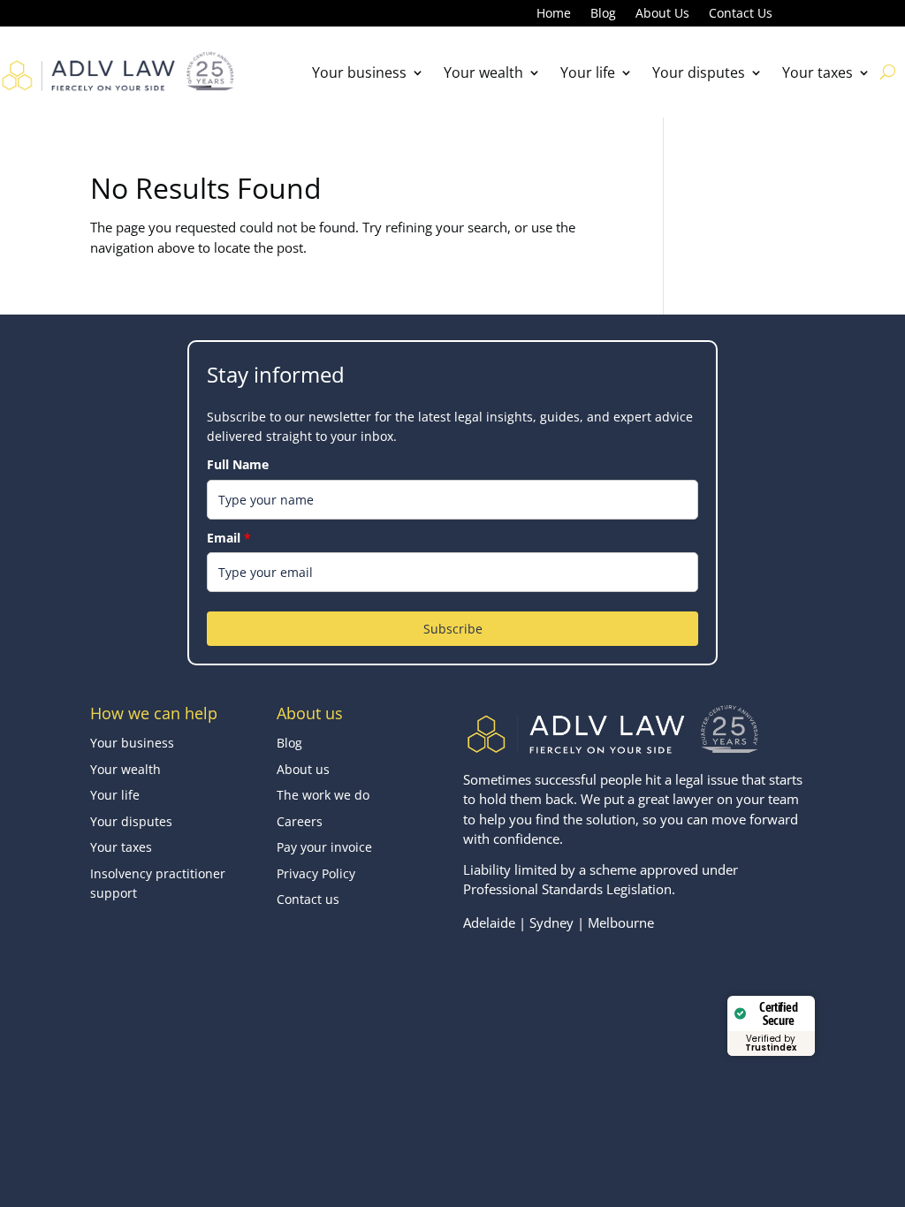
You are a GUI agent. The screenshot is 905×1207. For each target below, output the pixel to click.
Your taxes (817, 72)
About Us (662, 14)
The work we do (323, 794)
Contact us (308, 899)
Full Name (238, 464)
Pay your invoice (324, 847)
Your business (359, 72)
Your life (587, 72)
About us (303, 769)
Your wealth (483, 72)
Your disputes (698, 72)
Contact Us (740, 14)
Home (553, 14)
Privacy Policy (316, 873)
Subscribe (453, 628)
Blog (603, 14)
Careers (300, 821)
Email (229, 537)
